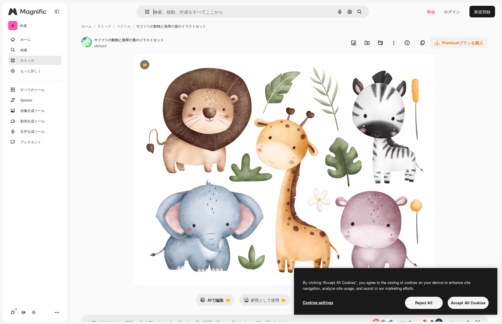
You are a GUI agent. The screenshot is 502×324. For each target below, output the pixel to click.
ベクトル (124, 25)
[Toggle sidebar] (57, 11)
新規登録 (482, 12)
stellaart (100, 45)
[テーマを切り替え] (33, 312)
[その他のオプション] (393, 42)
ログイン (452, 12)
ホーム (86, 25)
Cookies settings (318, 302)
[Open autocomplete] (145, 12)
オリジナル (174, 65)
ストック (104, 25)
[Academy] (23, 312)
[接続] (12, 312)
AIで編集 (212, 301)
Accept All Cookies (468, 302)
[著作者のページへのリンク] (86, 42)
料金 (431, 12)
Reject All (424, 302)
